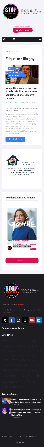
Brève (14, 351)
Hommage (33, 360)
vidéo (17, 133)
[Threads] (25, 320)
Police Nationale (30, 131)
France (23, 360)
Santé (5, 376)
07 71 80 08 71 (23, 304)
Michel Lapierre (24, 126)
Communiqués (25, 351)
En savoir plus (15, 139)
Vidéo (23, 76)
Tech (19, 382)
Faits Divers (10, 360)
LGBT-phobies (16, 124)
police (14, 131)
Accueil (8, 51)
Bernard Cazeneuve (25, 114)
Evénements (31, 355)
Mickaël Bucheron (11, 129)
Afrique (13, 347)
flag (28, 119)
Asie (19, 347)
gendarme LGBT (10, 121)
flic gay (32, 119)
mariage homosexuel (12, 126)
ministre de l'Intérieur (23, 129)
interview (8, 124)
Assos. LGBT (14, 69)
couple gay (21, 116)
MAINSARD (24, 124)
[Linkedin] (39, 320)
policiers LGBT (10, 133)
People (6, 370)
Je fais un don (22, 260)
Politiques (18, 370)
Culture (37, 351)
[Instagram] (18, 320)
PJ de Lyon (9, 131)
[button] (40, 39)
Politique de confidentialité (27, 436)
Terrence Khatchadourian (16, 102)
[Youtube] (32, 320)
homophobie (20, 121)
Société (14, 376)
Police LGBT (21, 131)
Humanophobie (12, 365)
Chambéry (35, 114)
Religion (37, 370)
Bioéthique (7, 351)
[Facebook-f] (12, 320)
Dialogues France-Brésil (9, 356)
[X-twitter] (5, 320)
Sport (24, 376)
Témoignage (14, 76)
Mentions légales (8, 436)
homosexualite (29, 121)
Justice (28, 365)
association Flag (13, 114)
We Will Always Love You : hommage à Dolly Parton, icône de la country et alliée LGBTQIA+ (26, 412)
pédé (32, 129)
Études (22, 387)
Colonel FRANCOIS (11, 116)
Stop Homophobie (16, 72)
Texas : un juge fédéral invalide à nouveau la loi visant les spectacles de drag (26, 401)
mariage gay (32, 124)
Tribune (24, 382)
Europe (21, 355)
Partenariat (37, 366)
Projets (29, 370)
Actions (6, 341)
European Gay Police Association (16, 119)
